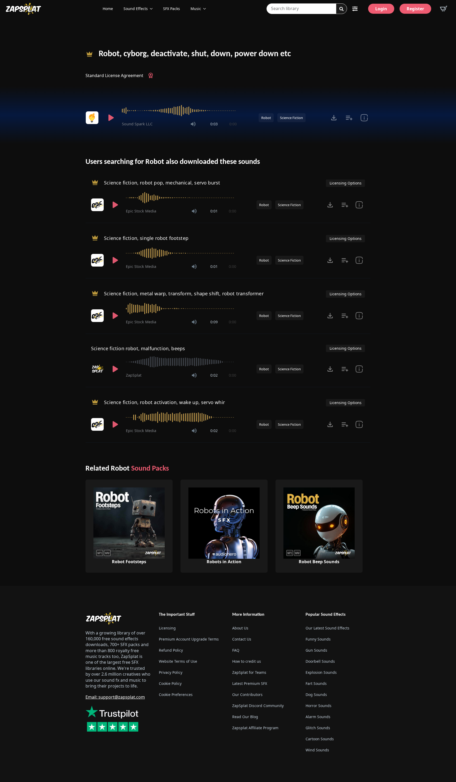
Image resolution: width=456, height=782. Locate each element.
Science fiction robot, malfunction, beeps (138, 348)
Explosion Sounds (321, 672)
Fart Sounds (316, 683)
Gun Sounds (316, 650)
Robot (266, 117)
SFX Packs (171, 8)
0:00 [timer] (233, 123)
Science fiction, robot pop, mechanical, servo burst (162, 182)
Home (108, 8)
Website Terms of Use (178, 661)
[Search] (341, 9)
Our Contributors (247, 694)
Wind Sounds (317, 749)
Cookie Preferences (176, 694)
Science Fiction (291, 117)
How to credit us (246, 661)
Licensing (167, 628)
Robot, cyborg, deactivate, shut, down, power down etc (195, 54)
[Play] (111, 117)
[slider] (179, 110)
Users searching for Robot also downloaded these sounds (173, 162)
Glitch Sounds (318, 727)
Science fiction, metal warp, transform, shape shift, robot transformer (184, 293)
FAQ (235, 650)
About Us (240, 628)
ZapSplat (133, 375)
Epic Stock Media (141, 211)
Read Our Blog (245, 716)
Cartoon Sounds (320, 738)
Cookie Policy (170, 683)
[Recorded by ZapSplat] (98, 369)
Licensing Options (346, 183)
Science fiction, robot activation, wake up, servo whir (164, 402)
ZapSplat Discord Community (258, 705)
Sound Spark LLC (137, 123)
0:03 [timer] (214, 123)
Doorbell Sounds (320, 661)
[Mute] (193, 124)
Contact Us (241, 639)
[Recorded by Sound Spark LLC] (93, 117)
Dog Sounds (316, 694)
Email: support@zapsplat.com (115, 697)
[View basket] (443, 9)
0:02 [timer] (214, 375)
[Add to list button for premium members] (349, 117)
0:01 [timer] (214, 211)
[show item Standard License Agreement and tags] (364, 117)
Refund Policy (171, 650)
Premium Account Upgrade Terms (189, 639)
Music (196, 8)
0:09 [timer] (214, 321)
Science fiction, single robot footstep (146, 238)
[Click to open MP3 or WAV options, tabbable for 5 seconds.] (333, 117)
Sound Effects (136, 8)
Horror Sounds (318, 705)
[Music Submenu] (206, 9)
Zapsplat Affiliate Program (255, 727)
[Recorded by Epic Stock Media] (98, 204)
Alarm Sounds (318, 716)
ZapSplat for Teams (249, 672)
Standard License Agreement (114, 75)
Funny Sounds (318, 639)
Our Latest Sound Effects (327, 628)
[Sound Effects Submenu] (153, 9)
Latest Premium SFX (249, 683)
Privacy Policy (170, 672)
